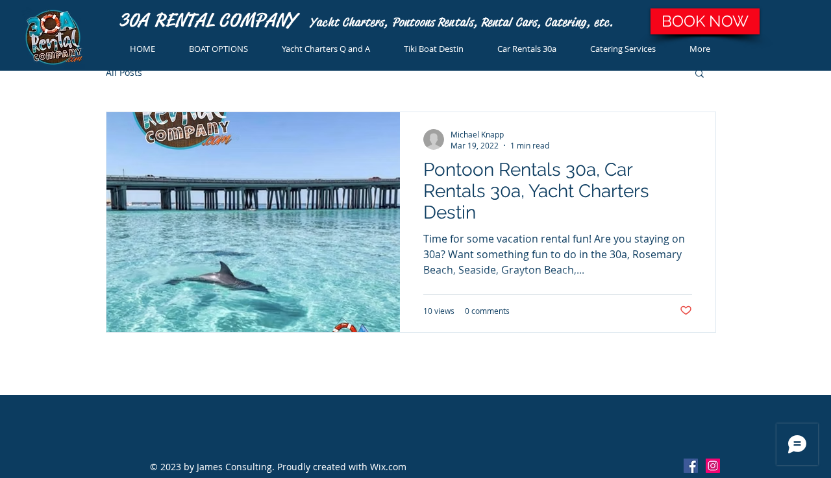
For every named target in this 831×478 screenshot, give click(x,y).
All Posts (124, 72)
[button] (699, 74)
